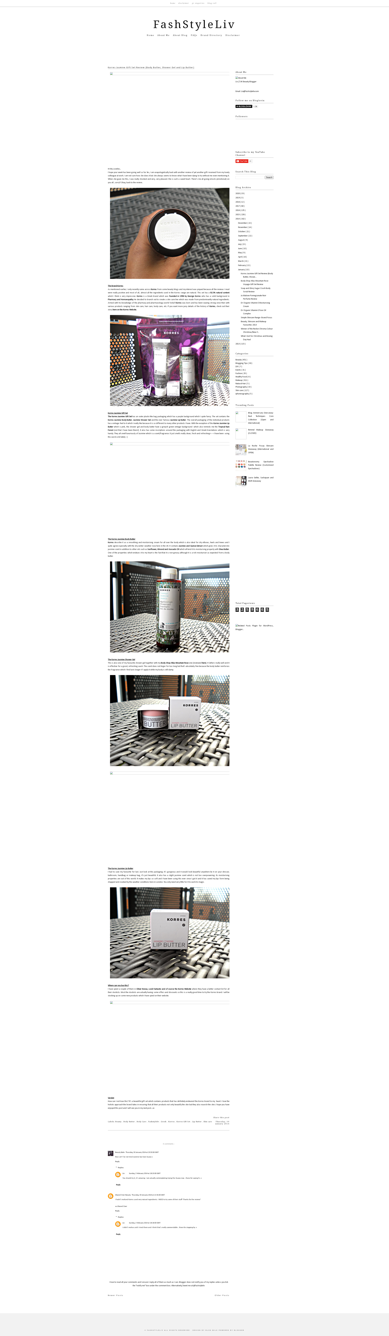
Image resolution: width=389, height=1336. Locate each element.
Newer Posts (115, 1295)
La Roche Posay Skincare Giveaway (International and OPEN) (261, 449)
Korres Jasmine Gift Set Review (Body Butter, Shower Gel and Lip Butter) (151, 67)
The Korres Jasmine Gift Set (120, 416)
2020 (238, 193)
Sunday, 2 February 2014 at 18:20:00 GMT (144, 1173)
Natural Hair (241, 384)
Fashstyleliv (154, 1122)
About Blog (181, 35)
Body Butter (129, 1122)
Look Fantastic (155, 989)
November (243, 227)
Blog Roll (212, 3)
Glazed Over (122, 1206)
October (242, 231)
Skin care (207, 1122)
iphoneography (242, 394)
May (240, 253)
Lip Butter (197, 1122)
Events (238, 370)
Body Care (142, 1122)
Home (173, 3)
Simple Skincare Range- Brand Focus (256, 318)
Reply (117, 1162)
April (240, 257)
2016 (238, 210)
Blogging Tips (242, 363)
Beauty (118, 1122)
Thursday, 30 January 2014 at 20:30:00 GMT (142, 1152)
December (243, 223)
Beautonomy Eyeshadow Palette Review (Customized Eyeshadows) (261, 465)
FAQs (194, 35)
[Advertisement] (194, 56)
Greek (164, 1122)
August (241, 240)
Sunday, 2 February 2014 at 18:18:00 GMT (144, 1223)
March (241, 261)
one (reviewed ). (184, 663)
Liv (123, 1173)
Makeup (239, 380)
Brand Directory (212, 35)
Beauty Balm (120, 1152)
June (240, 248)
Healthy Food (241, 377)
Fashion (239, 373)
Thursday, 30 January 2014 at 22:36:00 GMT (148, 1195)
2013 (238, 344)
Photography (241, 387)
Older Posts (222, 1295)
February (242, 265)
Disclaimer (184, 3)
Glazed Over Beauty (123, 1195)
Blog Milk (212, 1330)
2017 (238, 206)
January (241, 270)
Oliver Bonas (142, 989)
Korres (153, 289)
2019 (238, 198)
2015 (238, 214)
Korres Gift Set (183, 1122)
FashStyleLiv (194, 24)
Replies (121, 1168)
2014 (238, 219)
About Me (164, 35)
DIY (237, 367)
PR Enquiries (198, 3)
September (243, 236)
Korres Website (184, 989)
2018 (238, 202)
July (240, 244)
